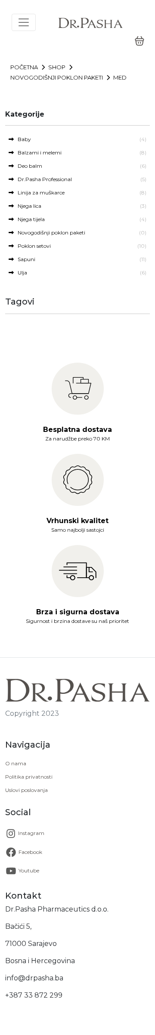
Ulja (20, 272)
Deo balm (28, 166)
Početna (24, 67)
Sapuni (24, 259)
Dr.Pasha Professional (43, 179)
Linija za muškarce (39, 192)
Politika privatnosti (29, 776)
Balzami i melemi (38, 152)
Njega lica (27, 206)
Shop (56, 67)
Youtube (28, 870)
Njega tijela (29, 219)
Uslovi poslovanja (26, 790)
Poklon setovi (32, 246)
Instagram (30, 833)
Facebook (29, 851)
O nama (15, 763)
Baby (22, 139)
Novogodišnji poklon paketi (56, 77)
